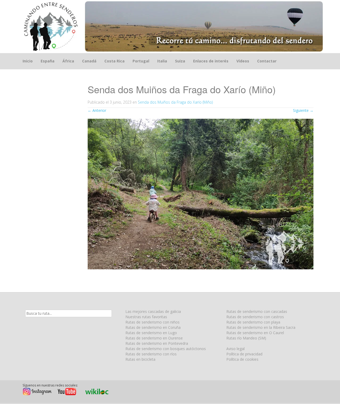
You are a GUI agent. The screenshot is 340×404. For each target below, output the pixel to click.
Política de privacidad (244, 353)
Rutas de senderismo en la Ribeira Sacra (260, 327)
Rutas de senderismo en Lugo (151, 332)
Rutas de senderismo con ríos (151, 353)
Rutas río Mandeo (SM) (246, 338)
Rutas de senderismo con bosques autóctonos (165, 348)
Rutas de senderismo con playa (253, 322)
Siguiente (303, 110)
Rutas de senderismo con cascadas (256, 311)
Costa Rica (114, 60)
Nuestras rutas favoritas (146, 316)
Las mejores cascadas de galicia (153, 311)
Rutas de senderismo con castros (255, 316)
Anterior (97, 110)
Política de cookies (242, 359)
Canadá (89, 60)
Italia (162, 60)
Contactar (267, 60)
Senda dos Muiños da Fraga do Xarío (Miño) (175, 102)
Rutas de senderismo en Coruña (153, 327)
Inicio (28, 60)
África (68, 60)
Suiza (180, 60)
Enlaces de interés (210, 60)
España (47, 60)
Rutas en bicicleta (140, 359)
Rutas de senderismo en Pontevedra (156, 343)
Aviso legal (235, 348)
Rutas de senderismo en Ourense (154, 338)
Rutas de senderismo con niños (152, 322)
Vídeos (242, 60)
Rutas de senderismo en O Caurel (255, 332)
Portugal (141, 60)
